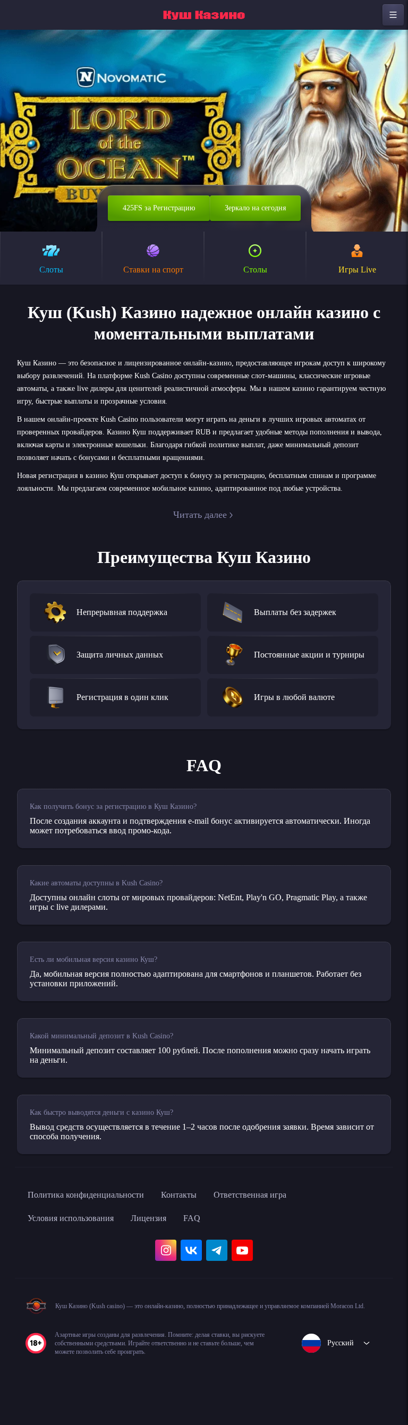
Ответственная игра (281, 1218)
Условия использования (78, 1241)
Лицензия (167, 1241)
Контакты (201, 1218)
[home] (204, 14)
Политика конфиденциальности (96, 1218)
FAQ (213, 1241)
